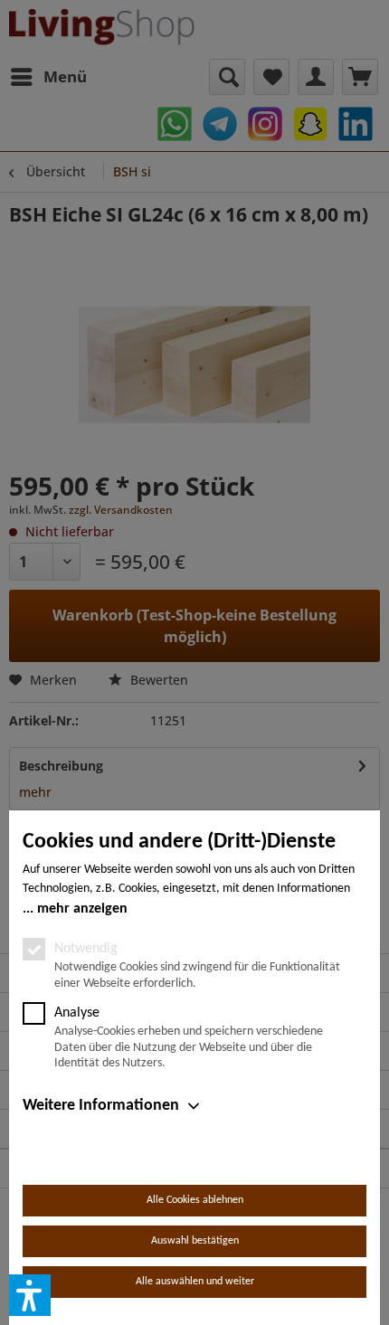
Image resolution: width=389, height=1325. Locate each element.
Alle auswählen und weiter (195, 1281)
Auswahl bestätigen (195, 1240)
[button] (30, 1295)
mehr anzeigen (82, 909)
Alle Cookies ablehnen (195, 1200)
